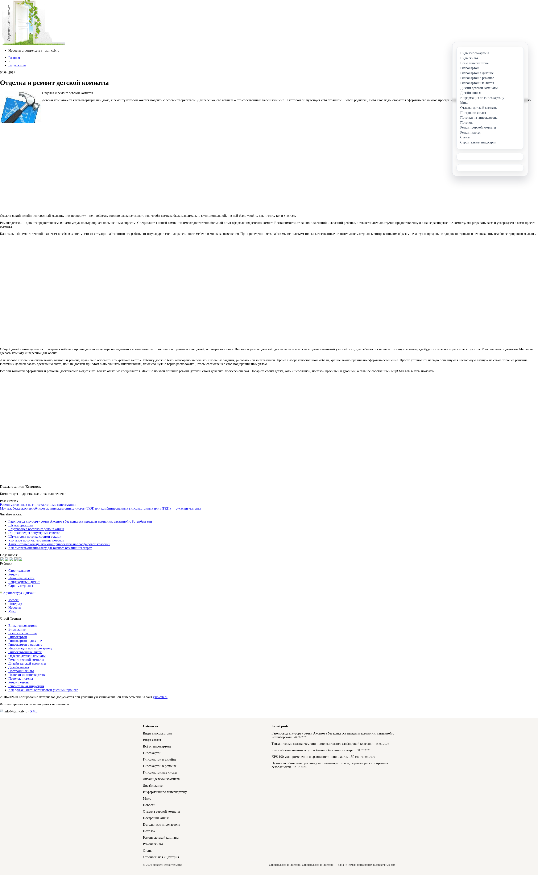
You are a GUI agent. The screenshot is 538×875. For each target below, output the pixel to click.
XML (34, 711)
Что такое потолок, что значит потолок (36, 540)
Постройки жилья (21, 671)
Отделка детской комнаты (27, 656)
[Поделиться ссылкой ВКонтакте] (2, 559)
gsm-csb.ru (160, 697)
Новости (14, 607)
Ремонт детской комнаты (26, 659)
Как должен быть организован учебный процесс (43, 690)
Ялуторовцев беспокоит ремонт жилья (36, 529)
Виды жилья (17, 65)
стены (28, 678)
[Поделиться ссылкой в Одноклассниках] (20, 559)
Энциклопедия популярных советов (34, 533)
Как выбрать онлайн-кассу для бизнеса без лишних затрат (50, 548)
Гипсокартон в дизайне (25, 640)
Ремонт (13, 574)
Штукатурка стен (20, 525)
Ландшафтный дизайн (24, 582)
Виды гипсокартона (22, 625)
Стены (147, 850)
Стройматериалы (20, 585)
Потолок (14, 678)
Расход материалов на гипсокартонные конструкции (38, 504)
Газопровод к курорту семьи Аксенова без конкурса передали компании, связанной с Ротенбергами (80, 521)
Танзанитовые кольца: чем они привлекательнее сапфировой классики (59, 544)
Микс (12, 611)
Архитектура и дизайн (19, 593)
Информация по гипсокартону (30, 648)
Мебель (13, 600)
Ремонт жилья (18, 682)
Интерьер (15, 604)
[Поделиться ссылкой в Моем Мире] (16, 559)
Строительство (19, 570)
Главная (14, 57)
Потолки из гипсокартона (27, 675)
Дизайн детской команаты (27, 663)
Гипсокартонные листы (25, 652)
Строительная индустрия (26, 686)
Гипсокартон (17, 637)
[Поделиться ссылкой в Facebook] (6, 559)
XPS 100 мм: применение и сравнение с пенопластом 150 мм (315, 756)
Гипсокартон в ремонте (25, 644)
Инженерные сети (21, 578)
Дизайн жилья (18, 667)
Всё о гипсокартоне (22, 633)
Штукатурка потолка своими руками (34, 536)
